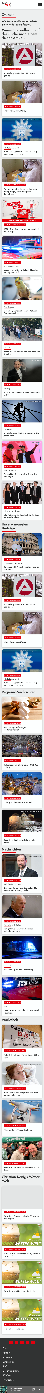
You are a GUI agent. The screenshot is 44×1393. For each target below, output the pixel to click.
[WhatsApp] (11, 1342)
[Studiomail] (27, 1342)
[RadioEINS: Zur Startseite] (19, 4)
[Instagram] (22, 1342)
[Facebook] (16, 1342)
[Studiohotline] (33, 1342)
